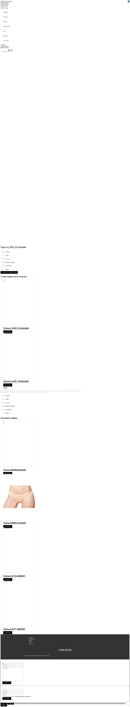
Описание (5, 387)
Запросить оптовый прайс (9, 272)
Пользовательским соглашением (23, 696)
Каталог (5, 16)
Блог (4, 31)
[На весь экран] (8, 704)
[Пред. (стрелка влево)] (2, 705)
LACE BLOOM (9, 265)
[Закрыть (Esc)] (2, 704)
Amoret (30, 640)
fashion (7, 269)
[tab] (43, 387)
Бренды (5, 21)
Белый (7, 255)
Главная (5, 12)
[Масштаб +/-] (12, 704)
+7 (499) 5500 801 (65, 650)
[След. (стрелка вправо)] (5, 705)
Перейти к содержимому (6, 1)
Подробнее (8, 331)
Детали (5, 388)
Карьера (5, 35)
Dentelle (7, 251)
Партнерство (6, 26)
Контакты (6, 40)
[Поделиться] (5, 704)
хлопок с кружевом (10, 262)
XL (9, 258)
